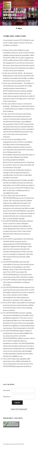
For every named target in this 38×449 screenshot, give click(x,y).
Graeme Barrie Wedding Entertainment (15, 15)
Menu (20, 28)
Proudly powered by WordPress (13, 444)
